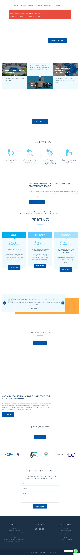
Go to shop (40, 343)
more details (40, 121)
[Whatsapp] (76, 551)
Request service (37, 202)
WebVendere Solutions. (52, 552)
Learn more (14, 267)
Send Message (40, 506)
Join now (8, 414)
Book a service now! (57, 40)
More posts (40, 437)
